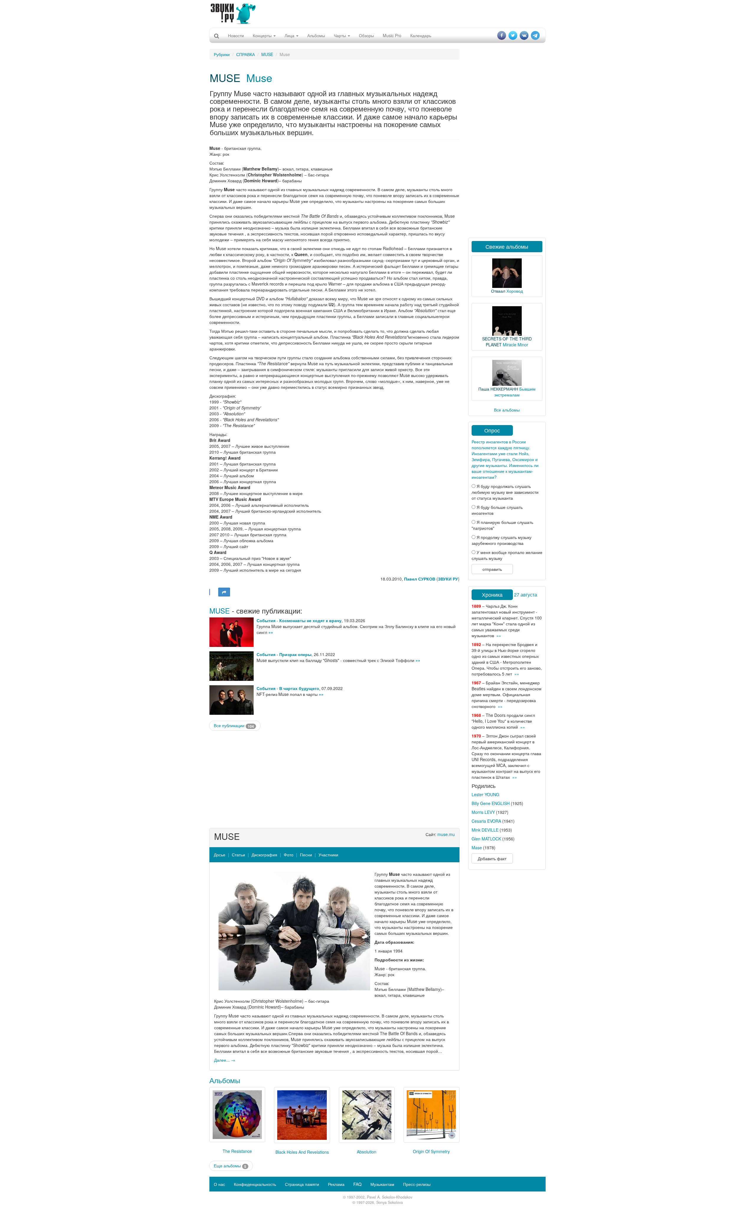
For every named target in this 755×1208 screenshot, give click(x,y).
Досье (219, 855)
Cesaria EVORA (486, 821)
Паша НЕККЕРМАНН (498, 389)
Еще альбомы (230, 1166)
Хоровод (514, 291)
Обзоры (366, 35)
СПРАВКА (245, 54)
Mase (477, 847)
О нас (219, 1184)
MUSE (267, 54)
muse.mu (446, 834)
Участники (328, 855)
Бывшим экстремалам (515, 392)
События (266, 620)
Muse (259, 77)
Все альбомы (507, 410)
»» (270, 632)
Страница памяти (302, 1184)
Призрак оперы (295, 654)
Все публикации (234, 725)
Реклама (336, 1184)
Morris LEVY (483, 812)
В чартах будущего (299, 688)
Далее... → (224, 1060)
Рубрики (222, 54)
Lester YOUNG (485, 794)
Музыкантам (382, 1184)
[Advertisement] (377, 13)
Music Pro (392, 35)
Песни (306, 855)
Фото (288, 855)
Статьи (238, 855)
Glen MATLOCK (486, 839)
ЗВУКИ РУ (448, 579)
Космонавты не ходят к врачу (310, 620)
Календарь (420, 35)
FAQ (357, 1184)
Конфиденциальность (255, 1184)
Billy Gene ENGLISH (491, 803)
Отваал (498, 291)
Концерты (263, 35)
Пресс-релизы (417, 1184)
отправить (492, 569)
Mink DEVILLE (485, 830)
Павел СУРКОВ (419, 579)
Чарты (340, 35)
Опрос (492, 430)
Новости (236, 35)
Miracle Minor (515, 345)
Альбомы (316, 35)
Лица (290, 35)
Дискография (264, 855)
